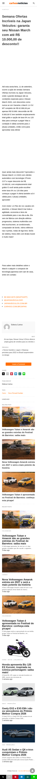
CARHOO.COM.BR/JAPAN (15, 307)
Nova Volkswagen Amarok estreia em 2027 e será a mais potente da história (18, 465)
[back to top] (32, 770)
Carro (4, 393)
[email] (9, 777)
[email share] (7, 373)
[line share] (24, 373)
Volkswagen (6, 530)
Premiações (11, 703)
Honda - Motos (7, 659)
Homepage (5, 9)
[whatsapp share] (19, 373)
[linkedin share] (15, 373)
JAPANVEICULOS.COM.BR (15, 303)
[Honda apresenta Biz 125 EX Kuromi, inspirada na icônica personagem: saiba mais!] (18, 648)
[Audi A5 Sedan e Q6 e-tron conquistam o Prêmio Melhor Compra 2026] (18, 733)
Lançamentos (18, 659)
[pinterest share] (11, 373)
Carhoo (5, 574)
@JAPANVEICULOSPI (13, 300)
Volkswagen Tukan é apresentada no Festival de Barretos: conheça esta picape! (18, 497)
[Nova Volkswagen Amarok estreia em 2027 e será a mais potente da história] (18, 449)
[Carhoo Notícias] (18, 3)
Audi (3, 744)
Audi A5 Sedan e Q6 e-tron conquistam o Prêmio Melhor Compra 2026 (17, 752)
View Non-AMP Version (24, 771)
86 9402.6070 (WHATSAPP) (15, 297)
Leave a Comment (18, 364)
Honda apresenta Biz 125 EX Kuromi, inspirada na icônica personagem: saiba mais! (18, 668)
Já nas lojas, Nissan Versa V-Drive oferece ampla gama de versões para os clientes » (19, 340)
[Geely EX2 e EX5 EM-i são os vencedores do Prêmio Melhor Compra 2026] (18, 692)
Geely (4, 703)
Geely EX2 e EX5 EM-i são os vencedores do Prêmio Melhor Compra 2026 (17, 711)
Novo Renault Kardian (15, 393)
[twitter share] (3, 373)
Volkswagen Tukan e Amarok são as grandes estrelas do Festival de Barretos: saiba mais (18, 432)
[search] (34, 3)
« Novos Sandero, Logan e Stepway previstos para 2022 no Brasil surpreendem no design (17, 352)
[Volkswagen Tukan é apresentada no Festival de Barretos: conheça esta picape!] (18, 482)
